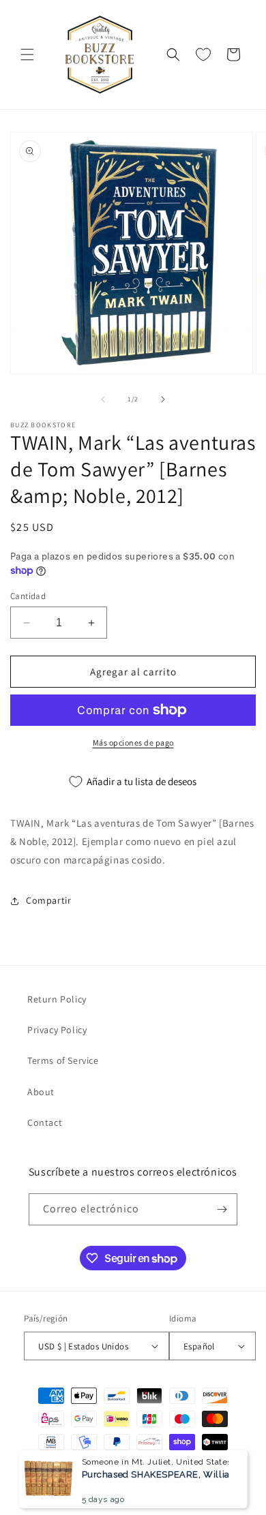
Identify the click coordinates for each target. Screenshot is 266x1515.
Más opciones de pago (133, 742)
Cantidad (28, 596)
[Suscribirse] (222, 1209)
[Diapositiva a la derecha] (163, 399)
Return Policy (57, 999)
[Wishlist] (203, 55)
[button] (27, 55)
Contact (44, 1122)
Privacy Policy (57, 1030)
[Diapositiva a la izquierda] (103, 399)
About (41, 1092)
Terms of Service (63, 1060)
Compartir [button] (48, 900)
